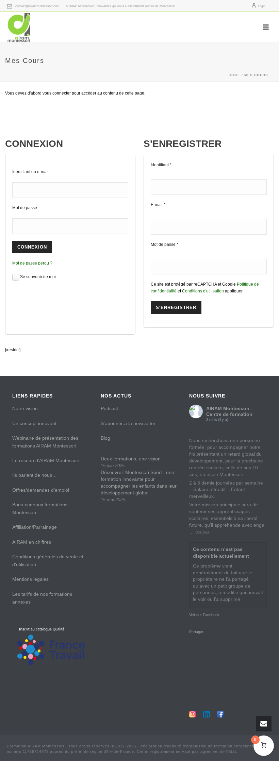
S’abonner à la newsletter (128, 423)
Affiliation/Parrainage (34, 527)
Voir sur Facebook (204, 615)
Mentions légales (30, 579)
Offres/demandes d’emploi (40, 490)
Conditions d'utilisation (203, 291)
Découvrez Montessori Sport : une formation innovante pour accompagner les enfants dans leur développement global (139, 482)
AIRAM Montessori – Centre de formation (229, 411)
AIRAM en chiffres (31, 542)
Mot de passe (24, 207)
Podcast (109, 408)
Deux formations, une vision (131, 458)
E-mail (158, 204)
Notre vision (25, 408)
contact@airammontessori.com (37, 6)
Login (261, 6)
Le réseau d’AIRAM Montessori (45, 460)
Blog (105, 438)
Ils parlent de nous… (34, 475)
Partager (196, 632)
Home (234, 75)
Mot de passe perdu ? (32, 263)
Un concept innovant (34, 423)
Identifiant (161, 165)
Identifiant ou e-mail (30, 171)
